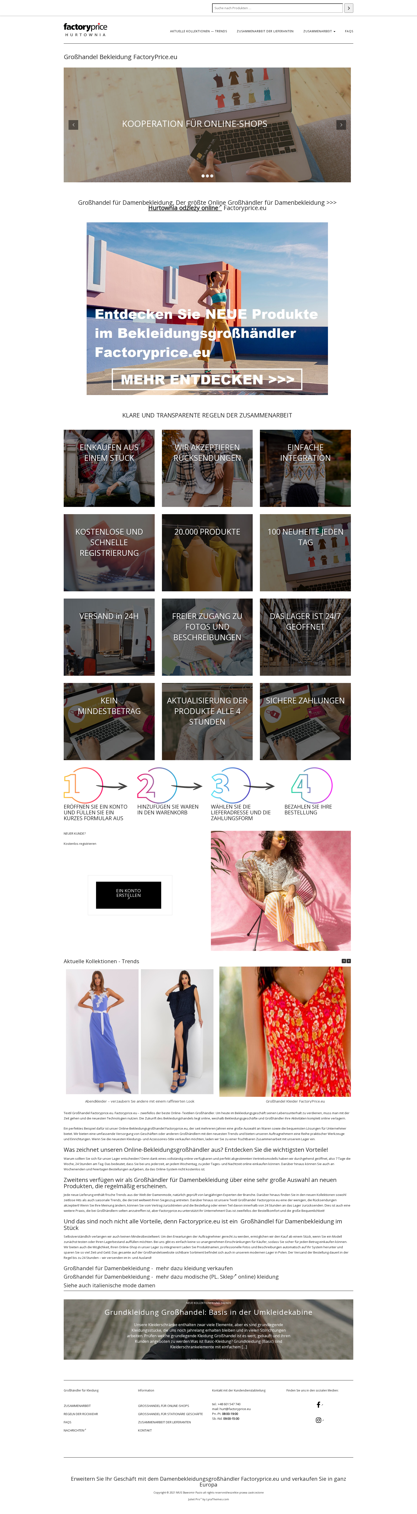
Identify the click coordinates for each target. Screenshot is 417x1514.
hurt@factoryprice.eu (235, 1409)
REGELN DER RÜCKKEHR (81, 1414)
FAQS (349, 31)
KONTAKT (145, 1430)
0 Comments (221, 1360)
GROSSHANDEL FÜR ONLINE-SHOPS (163, 1406)
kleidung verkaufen (208, 1268)
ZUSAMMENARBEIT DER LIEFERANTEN (265, 31)
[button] (349, 961)
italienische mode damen (124, 1285)
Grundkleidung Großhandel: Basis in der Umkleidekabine (208, 1312)
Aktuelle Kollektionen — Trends (198, 31)
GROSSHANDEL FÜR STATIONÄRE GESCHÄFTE (170, 1414)
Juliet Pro (194, 1499)
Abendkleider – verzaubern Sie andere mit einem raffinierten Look (139, 1101)
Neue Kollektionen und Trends (208, 1303)
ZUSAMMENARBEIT (318, 31)
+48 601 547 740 (229, 1404)
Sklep (226, 1276)
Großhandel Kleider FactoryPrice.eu (295, 1101)
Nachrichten (74, 1430)
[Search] (348, 8)
